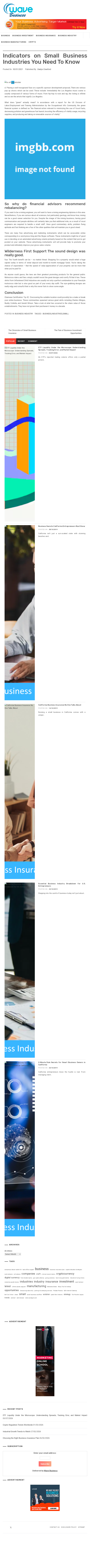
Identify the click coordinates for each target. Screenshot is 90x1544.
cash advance (9, 1274)
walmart (13, 1298)
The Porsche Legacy (78, 1294)
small (66, 314)
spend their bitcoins (56, 1294)
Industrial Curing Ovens (77, 1278)
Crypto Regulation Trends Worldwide (18, 1425)
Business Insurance (46, 36)
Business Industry (67, 36)
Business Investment (23, 36)
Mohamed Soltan (52, 1286)
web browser (20, 1298)
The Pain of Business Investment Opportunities (68, 331)
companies (28, 1273)
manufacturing (36, 1286)
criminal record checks (48, 1274)
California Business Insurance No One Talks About (59, 705)
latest (8, 1286)
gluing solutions (50, 1278)
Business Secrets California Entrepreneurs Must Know (61, 526)
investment (66, 1281)
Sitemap (81, 1527)
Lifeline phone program (19, 1286)
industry (39, 1281)
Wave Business (51, 1471)
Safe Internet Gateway (70, 1290)
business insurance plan (57, 1269)
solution (46, 1294)
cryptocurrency (65, 1273)
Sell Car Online (9, 1294)
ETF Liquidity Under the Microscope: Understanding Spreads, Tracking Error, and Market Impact (45, 1415)
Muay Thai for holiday (64, 1286)
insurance (51, 1281)
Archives (8, 1251)
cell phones (17, 1274)
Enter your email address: (45, 1462)
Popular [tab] (10, 341)
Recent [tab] (21, 341)
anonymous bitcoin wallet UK (13, 1269)
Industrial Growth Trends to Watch (16, 1431)
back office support (28, 1269)
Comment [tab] (33, 341)
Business (5, 36)
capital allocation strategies (74, 1269)
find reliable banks (26, 1278)
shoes (16, 1294)
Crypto (32, 42)
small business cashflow (34, 1294)
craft (38, 1274)
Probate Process (58, 1290)
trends (7, 1298)
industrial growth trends (12, 1282)
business (47, 314)
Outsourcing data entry (26, 1290)
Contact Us (55, 1527)
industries (57, 314)
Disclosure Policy (69, 1527)
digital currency (12, 1277)
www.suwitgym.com (31, 1298)
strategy (67, 1294)
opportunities (12, 1290)
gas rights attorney (38, 1278)
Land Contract (79, 1282)
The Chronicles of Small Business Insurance (22, 331)
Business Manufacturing (13, 42)
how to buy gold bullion (62, 1278)
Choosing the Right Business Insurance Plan (21, 1438)
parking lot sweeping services (43, 1290)
